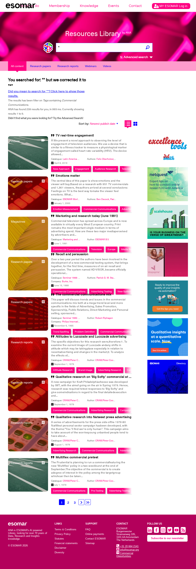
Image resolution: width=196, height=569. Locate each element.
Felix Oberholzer (105, 159)
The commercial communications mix (83, 294)
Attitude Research (63, 370)
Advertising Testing (119, 490)
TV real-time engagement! (75, 135)
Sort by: (84, 124)
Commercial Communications (100, 209)
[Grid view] (135, 123)
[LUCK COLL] (167, 222)
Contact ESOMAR (95, 538)
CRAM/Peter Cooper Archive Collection (83, 360)
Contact (135, 6)
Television (127, 169)
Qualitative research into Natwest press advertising (93, 417)
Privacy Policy (63, 534)
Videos (107, 66)
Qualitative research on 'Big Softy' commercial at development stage (106, 377)
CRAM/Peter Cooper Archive (110, 360)
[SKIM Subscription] (167, 297)
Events (113, 6)
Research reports (67, 66)
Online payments (94, 534)
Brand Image (85, 370)
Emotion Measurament (65, 209)
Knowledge (89, 6)
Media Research (130, 249)
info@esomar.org (129, 549)
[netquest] (167, 184)
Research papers (40, 66)
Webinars (90, 66)
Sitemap (90, 543)
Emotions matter (68, 176)
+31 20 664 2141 (129, 546)
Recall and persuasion (72, 254)
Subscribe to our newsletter (167, 538)
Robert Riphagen (104, 318)
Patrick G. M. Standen (107, 277)
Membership (59, 6)
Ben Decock (102, 199)
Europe (111, 249)
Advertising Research (109, 370)
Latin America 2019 (73, 159)
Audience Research (105, 169)
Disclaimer (60, 547)
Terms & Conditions (65, 529)
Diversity (59, 552)
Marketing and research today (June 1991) (87, 216)
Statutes (59, 538)
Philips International (72, 321)
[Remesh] (167, 337)
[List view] (128, 123)
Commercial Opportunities (124, 555)
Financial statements (66, 543)
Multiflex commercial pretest (77, 457)
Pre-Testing (97, 490)
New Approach (61, 169)
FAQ (87, 529)
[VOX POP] (167, 260)
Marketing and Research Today (79, 239)
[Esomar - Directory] (167, 377)
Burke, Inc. (67, 281)
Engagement (82, 169)
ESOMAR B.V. (102, 239)
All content (17, 66)
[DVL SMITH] (167, 146)
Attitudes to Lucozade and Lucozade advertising (91, 337)
